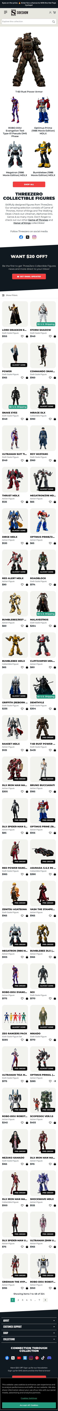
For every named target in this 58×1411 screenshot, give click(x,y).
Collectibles (5, 2)
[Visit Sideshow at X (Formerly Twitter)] (13, 1358)
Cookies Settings (29, 1398)
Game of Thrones (38, 220)
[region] (29, 1394)
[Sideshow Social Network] (25, 1358)
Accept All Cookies (29, 1405)
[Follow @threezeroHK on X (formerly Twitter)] (27, 237)
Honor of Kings (22, 223)
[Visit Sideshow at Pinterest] (37, 1358)
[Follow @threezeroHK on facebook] (21, 237)
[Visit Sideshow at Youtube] (19, 1358)
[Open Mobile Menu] (5, 12)
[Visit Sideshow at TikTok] (43, 1358)
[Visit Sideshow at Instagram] (31, 1358)
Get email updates (30, 276)
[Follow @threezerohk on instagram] (34, 237)
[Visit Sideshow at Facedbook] (7, 1358)
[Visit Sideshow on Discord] (49, 1357)
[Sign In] (50, 12)
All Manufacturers (5, 6)
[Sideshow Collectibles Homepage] (19, 12)
